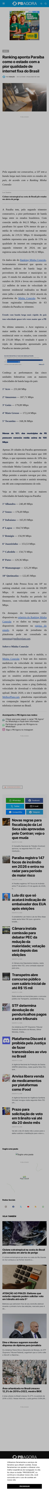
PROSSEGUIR (25, 1486)
